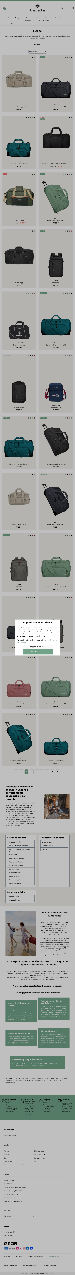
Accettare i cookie (37, 652)
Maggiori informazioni (38, 647)
